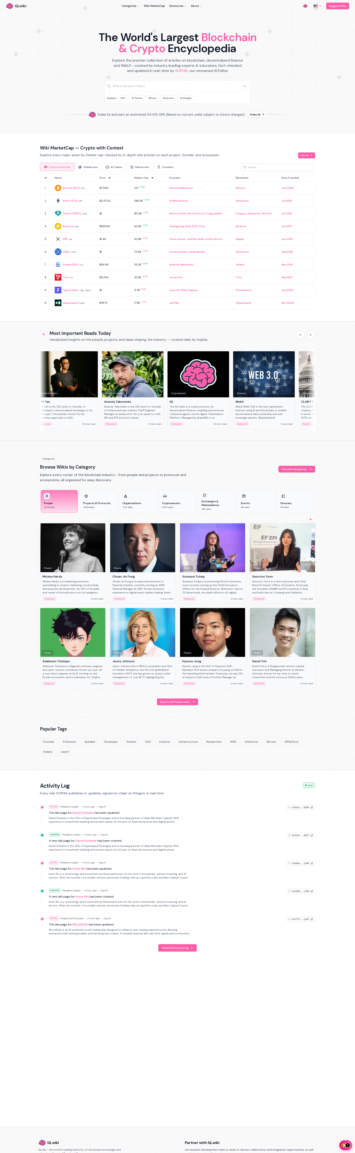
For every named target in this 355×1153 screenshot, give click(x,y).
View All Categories (294, 469)
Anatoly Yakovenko (181, 264)
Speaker (89, 742)
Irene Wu (79, 869)
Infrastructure (188, 742)
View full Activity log (175, 948)
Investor (164, 742)
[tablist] (108, 167)
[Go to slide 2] (310, 519)
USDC (66, 251)
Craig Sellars (214, 213)
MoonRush (80, 924)
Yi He (202, 226)
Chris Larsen (177, 239)
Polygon (241, 213)
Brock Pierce (196, 213)
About (195, 6)
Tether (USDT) (72, 213)
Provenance (243, 290)
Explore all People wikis (175, 701)
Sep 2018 (287, 251)
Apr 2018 (287, 264)
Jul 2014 (286, 200)
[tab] (57, 167)
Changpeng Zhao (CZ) (183, 226)
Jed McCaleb (195, 239)
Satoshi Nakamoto (181, 188)
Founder (48, 742)
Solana (240, 264)
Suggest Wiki (337, 6)
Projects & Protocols (71, 918)
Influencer (251, 742)
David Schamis (83, 813)
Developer (111, 742)
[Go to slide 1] (307, 519)
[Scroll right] (310, 334)
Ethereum (168, 98)
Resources (176, 6)
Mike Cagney (189, 290)
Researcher (214, 742)
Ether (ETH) (70, 200)
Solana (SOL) (71, 264)
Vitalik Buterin (178, 200)
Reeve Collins (178, 213)
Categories (129, 6)
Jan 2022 (287, 290)
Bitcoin (152, 98)
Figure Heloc (71, 290)
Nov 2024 (287, 302)
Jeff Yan (174, 302)
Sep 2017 (287, 277)
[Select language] (317, 6)
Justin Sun (176, 277)
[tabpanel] (177, 241)
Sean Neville (197, 251)
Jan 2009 (287, 188)
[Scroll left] (300, 334)
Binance (68, 226)
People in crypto (69, 806)
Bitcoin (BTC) (71, 188)
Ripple (240, 239)
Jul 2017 (286, 226)
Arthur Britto (213, 239)
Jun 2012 (287, 239)
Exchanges (186, 98)
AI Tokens (137, 98)
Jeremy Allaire (178, 251)
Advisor (131, 742)
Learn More (241, 114)
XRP (65, 239)
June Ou (174, 290)
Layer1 (65, 752)
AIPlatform (292, 742)
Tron (66, 277)
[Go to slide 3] (313, 519)
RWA (233, 742)
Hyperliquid (70, 302)
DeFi (123, 98)
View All (304, 155)
